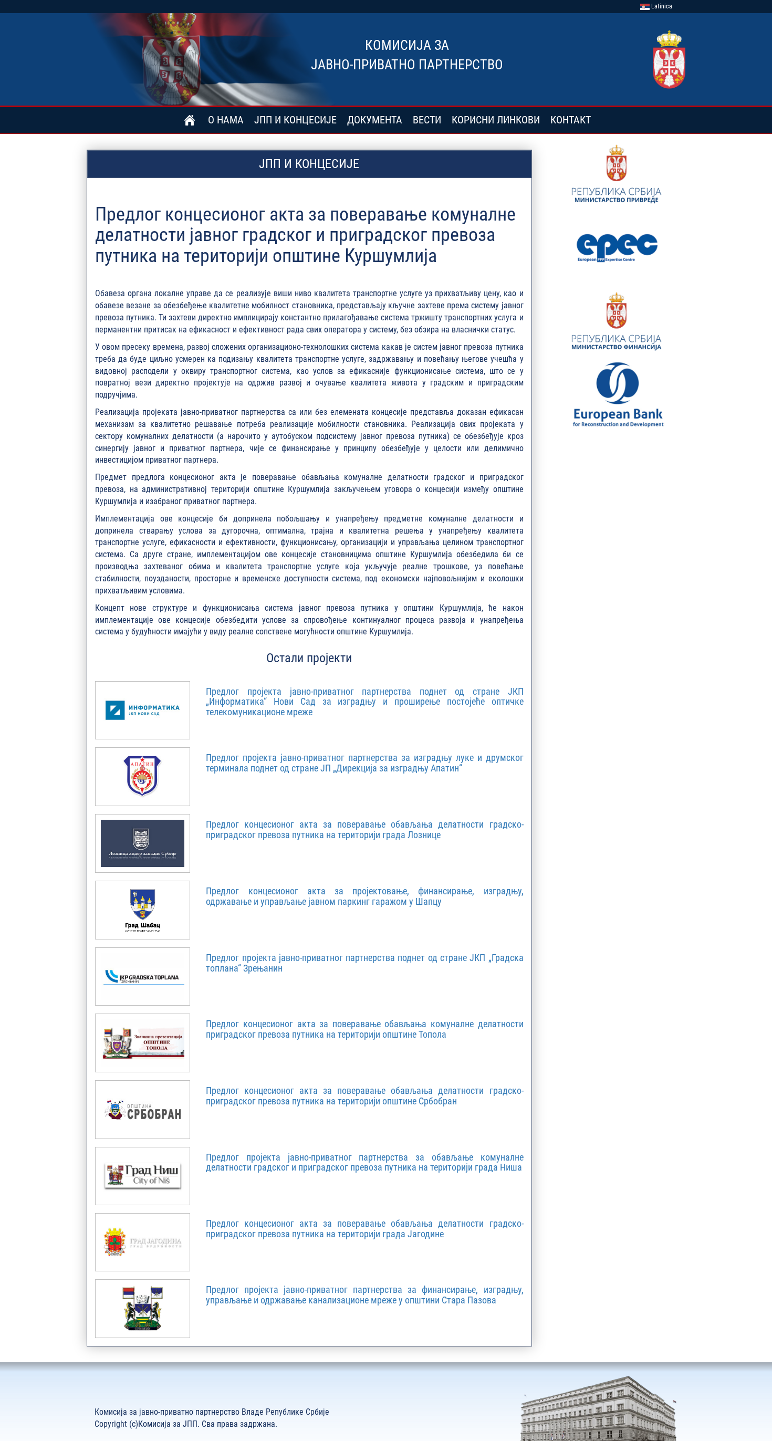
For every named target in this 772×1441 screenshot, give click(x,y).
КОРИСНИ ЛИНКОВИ (496, 119)
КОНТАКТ (570, 119)
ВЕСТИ (427, 119)
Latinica (661, 6)
